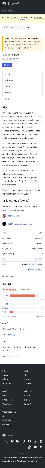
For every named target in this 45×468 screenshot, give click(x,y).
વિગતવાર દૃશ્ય (8, 276)
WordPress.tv (8, 404)
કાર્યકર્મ (27, 395)
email (40, 264)
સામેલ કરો (28, 391)
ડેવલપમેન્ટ (9, 92)
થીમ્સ (26, 375)
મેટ (3, 416)
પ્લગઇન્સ (27, 379)
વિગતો (7, 74)
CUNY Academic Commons (19, 224)
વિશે (4, 371)
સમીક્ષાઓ (9, 80)
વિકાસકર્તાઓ (7, 400)
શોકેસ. (26, 371)
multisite (31, 269)
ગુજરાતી (11, 435)
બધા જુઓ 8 (38, 259)
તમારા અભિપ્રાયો (9, 317)
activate (24, 264)
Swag (27, 404)
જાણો (4, 391)
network (39, 269)
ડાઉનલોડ (7, 65)
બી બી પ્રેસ (7, 420)
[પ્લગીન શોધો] (27, 27)
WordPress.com (9, 412)
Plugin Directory (8, 11)
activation (32, 264)
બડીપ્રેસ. (6, 424)
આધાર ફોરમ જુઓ (9, 334)
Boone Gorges (8, 58)
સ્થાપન (8, 86)
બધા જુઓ (39, 317)
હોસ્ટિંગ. (5, 379)
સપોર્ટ (7, 99)
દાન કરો (27, 400)
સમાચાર (5, 375)
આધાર (4, 395)
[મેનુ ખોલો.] (41, 3)
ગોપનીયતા (6, 383)
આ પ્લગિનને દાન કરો (10, 356)
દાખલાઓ (27, 383)
